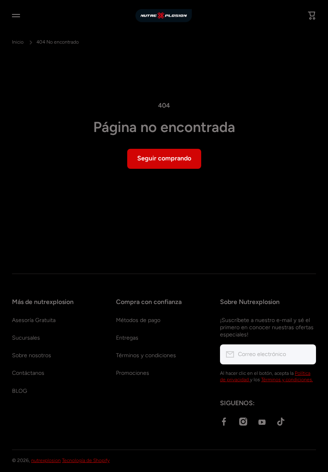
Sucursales (26, 337)
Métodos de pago (138, 320)
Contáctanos (28, 373)
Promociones (132, 373)
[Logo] (164, 15)
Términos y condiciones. (287, 379)
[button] (312, 16)
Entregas (127, 337)
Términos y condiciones (146, 355)
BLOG (19, 391)
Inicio (18, 42)
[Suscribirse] (306, 354)
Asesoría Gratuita (34, 320)
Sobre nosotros (31, 355)
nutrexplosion (46, 460)
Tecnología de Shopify (86, 460)
